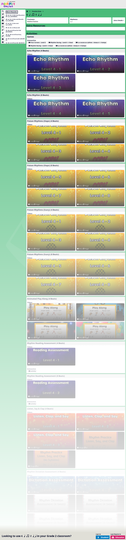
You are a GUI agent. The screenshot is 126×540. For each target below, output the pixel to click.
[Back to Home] (8, 4)
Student (105, 537)
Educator (119, 537)
